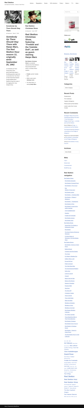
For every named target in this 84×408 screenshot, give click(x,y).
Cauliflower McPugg (68, 347)
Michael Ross (66, 370)
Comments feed (68, 165)
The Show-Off (68, 290)
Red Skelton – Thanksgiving (71, 201)
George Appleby (10, 79)
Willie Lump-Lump (67, 396)
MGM (75, 368)
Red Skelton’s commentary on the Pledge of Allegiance (71, 131)
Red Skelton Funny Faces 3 (71, 323)
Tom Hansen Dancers (70, 394)
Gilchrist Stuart (74, 362)
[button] (42, 3)
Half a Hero (67, 271)
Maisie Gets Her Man (70, 278)
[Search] (77, 11)
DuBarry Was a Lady (69, 258)
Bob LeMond (73, 345)
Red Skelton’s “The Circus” (71, 185)
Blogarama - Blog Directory (70, 53)
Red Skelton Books (68, 223)
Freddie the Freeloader (70, 215)
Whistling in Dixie (69, 305)
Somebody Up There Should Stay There (13, 28)
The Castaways (67, 98)
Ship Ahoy (67, 288)
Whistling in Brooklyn (70, 303)
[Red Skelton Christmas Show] (32, 16)
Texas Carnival (68, 295)
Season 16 (76, 386)
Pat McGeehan (73, 370)
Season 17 (66, 388)
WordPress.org (67, 167)
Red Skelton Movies (69, 242)
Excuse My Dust (68, 261)
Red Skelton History (69, 178)
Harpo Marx (12, 72)
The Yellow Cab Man (70, 314)
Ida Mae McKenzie (72, 364)
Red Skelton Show (71, 382)
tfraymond (9, 33)
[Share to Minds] (66, 40)
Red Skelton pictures (70, 218)
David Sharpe (67, 356)
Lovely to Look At (69, 273)
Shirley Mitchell (73, 388)
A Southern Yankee (69, 293)
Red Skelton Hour (70, 379)
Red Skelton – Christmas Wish (72, 194)
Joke (75, 366)
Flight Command (69, 263)
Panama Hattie (68, 285)
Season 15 (71, 386)
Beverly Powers (66, 345)
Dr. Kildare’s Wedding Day (71, 256)
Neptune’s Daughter (69, 283)
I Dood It (67, 276)
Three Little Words (69, 298)
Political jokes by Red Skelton (71, 103)
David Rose (69, 354)
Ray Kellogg (67, 373)
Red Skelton (68, 229)
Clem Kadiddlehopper (70, 210)
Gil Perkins (66, 364)
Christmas (66, 349)
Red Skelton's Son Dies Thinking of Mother (77, 66)
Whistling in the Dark (69, 307)
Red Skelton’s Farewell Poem (72, 183)
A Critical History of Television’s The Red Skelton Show (71, 238)
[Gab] (72, 40)
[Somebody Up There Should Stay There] (13, 16)
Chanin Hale (75, 347)
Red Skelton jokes (69, 220)
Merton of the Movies (69, 281)
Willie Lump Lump (74, 396)
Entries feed (67, 163)
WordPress (16, 406)
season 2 (66, 386)
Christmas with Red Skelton (71, 251)
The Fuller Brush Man (70, 266)
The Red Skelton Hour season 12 (12, 52)
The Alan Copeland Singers (69, 391)
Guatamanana (67, 96)
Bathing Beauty (68, 249)
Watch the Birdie (68, 300)
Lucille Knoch (70, 368)
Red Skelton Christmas (70, 321)
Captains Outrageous (69, 101)
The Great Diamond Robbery (71, 268)
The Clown (67, 254)
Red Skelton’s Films (69, 204)
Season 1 (74, 384)
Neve (6, 406)
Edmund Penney (67, 358)
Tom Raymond (67, 129)
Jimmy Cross (72, 366)
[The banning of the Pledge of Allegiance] (71, 30)
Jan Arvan (66, 366)
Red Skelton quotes (69, 192)
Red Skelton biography (70, 180)
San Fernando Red (67, 384)
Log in (65, 160)
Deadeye (67, 213)
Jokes (65, 368)
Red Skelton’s (35, 64)
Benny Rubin (75, 343)
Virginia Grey (10, 84)
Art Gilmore (68, 343)
